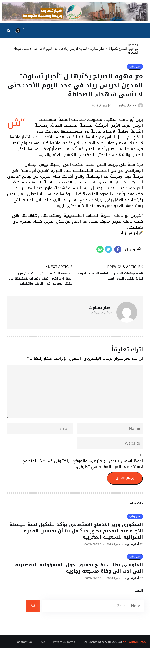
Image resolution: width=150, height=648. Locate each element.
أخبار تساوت (132, 544)
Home (131, 45)
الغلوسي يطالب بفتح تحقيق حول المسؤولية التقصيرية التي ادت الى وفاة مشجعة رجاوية (79, 567)
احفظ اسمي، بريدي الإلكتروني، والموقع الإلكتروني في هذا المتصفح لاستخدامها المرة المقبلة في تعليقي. (83, 464)
